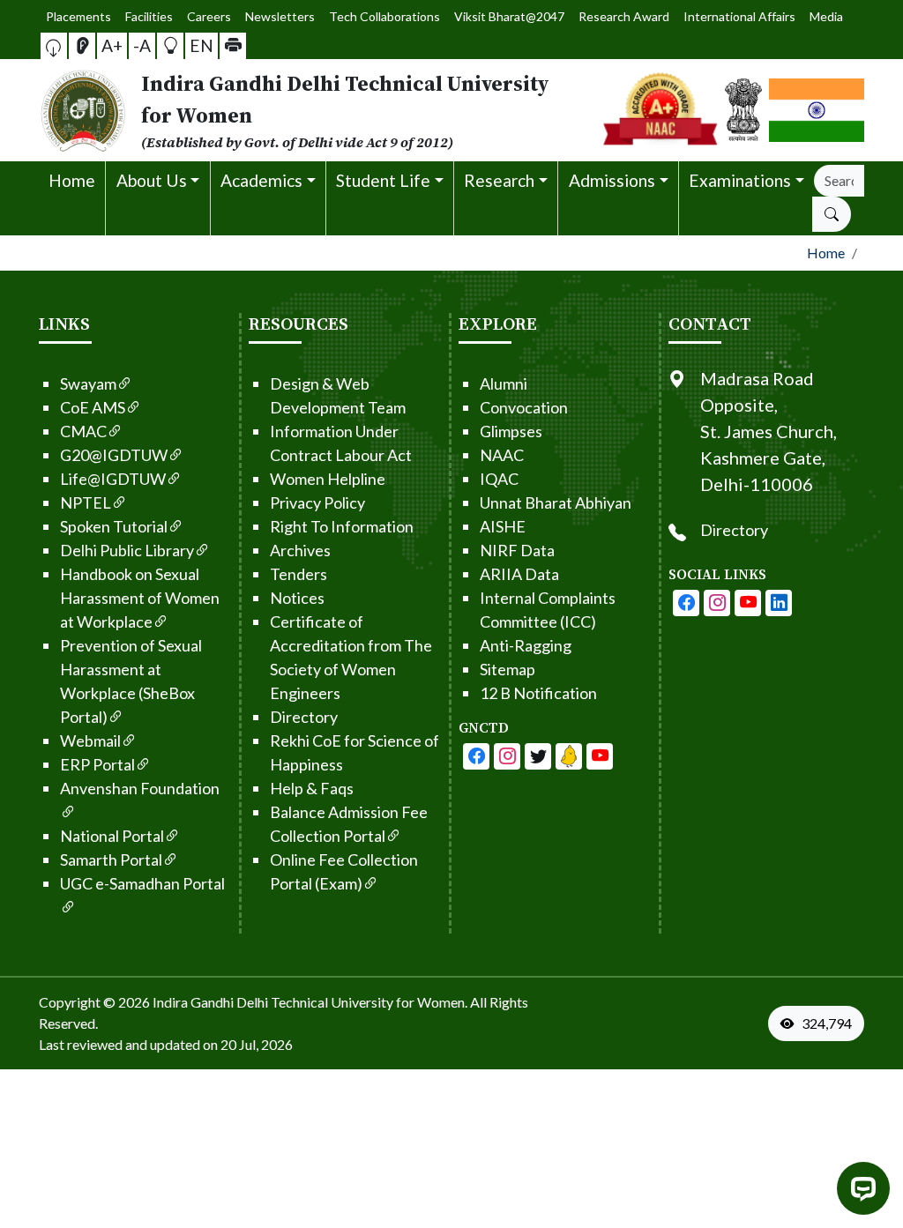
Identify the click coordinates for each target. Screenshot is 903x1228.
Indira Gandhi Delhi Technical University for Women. (310, 1002)
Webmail (90, 740)
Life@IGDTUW (113, 478)
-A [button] (142, 45)
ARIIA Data (519, 574)
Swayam (88, 383)
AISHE (503, 526)
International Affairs (739, 16)
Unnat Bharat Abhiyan (555, 502)
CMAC (83, 431)
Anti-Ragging (525, 645)
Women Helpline (327, 478)
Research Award (623, 16)
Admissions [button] (612, 180)
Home (72, 180)
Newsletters (280, 16)
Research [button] (499, 180)
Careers (209, 16)
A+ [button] (112, 45)
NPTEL (85, 502)
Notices (297, 597)
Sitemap (507, 669)
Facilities (149, 16)
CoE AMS (92, 407)
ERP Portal (97, 764)
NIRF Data (517, 550)
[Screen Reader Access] (82, 46)
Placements (78, 16)
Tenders (298, 574)
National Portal (112, 835)
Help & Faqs (312, 788)
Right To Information (342, 526)
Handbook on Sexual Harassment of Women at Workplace (140, 597)
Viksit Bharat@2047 (509, 16)
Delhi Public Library (127, 550)
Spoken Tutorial (114, 526)
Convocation (524, 407)
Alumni (503, 383)
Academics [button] (261, 180)
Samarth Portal (111, 859)
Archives (300, 550)
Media (826, 16)
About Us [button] (151, 180)
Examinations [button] (740, 180)
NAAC (502, 455)
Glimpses (511, 431)
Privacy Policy (317, 502)
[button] (54, 46)
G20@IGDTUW (114, 455)
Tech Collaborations (384, 16)
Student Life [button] (383, 180)
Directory (304, 716)
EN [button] (201, 45)
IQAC (499, 478)
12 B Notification (538, 693)
